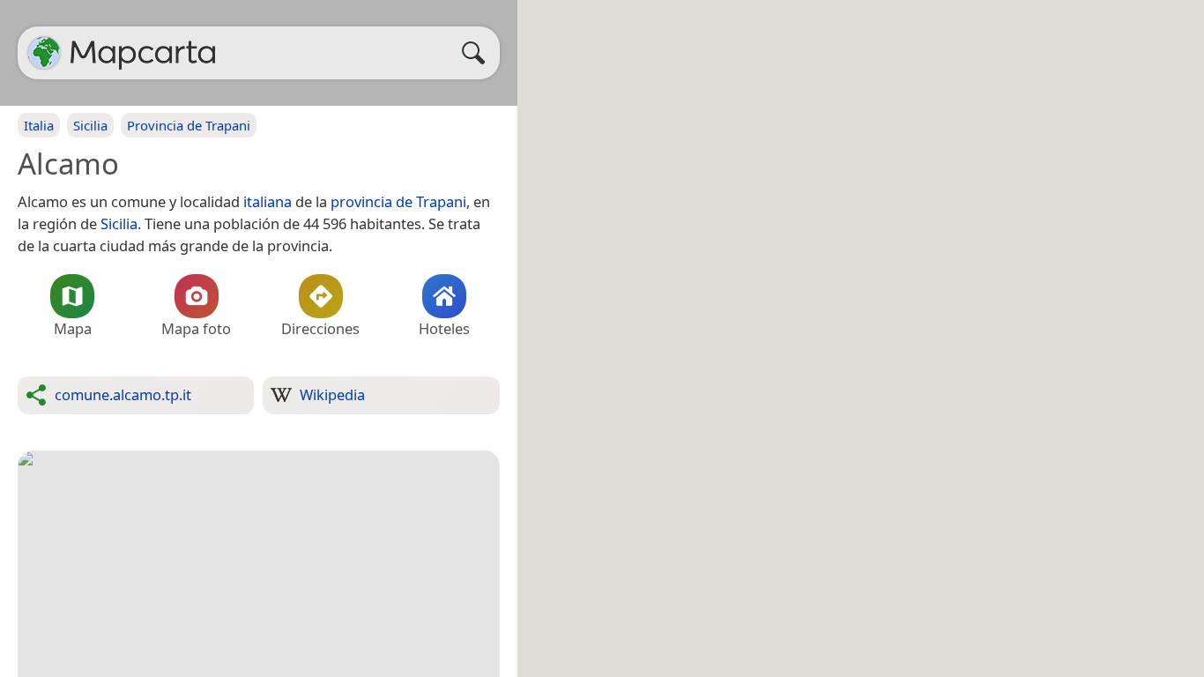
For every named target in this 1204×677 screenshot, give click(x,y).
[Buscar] (478, 52)
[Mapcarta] (44, 53)
